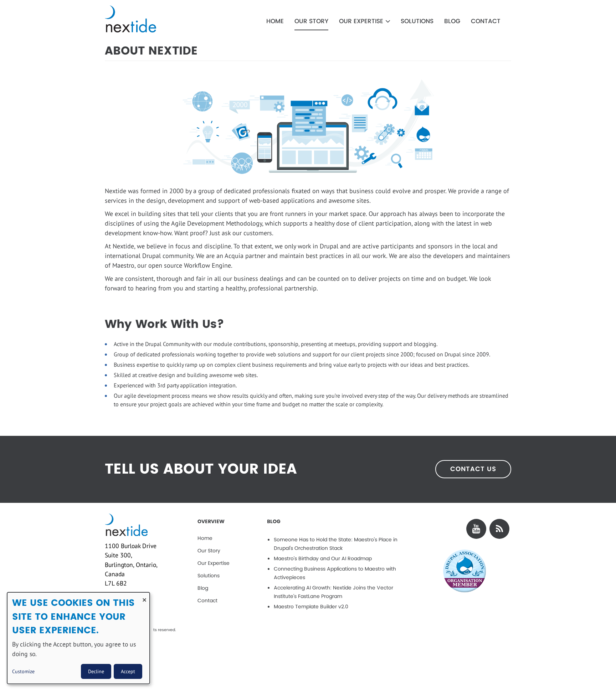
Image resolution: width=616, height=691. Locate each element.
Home (275, 21)
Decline (96, 671)
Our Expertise (362, 21)
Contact (485, 21)
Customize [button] (23, 671)
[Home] (150, 18)
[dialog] (78, 638)
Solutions (417, 21)
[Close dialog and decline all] (144, 596)
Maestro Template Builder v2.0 (311, 607)
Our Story (311, 21)
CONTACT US (473, 469)
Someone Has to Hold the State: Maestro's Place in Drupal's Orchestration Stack (335, 544)
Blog (452, 21)
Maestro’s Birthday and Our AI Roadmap (323, 559)
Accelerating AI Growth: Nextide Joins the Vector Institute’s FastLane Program (333, 592)
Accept (128, 671)
